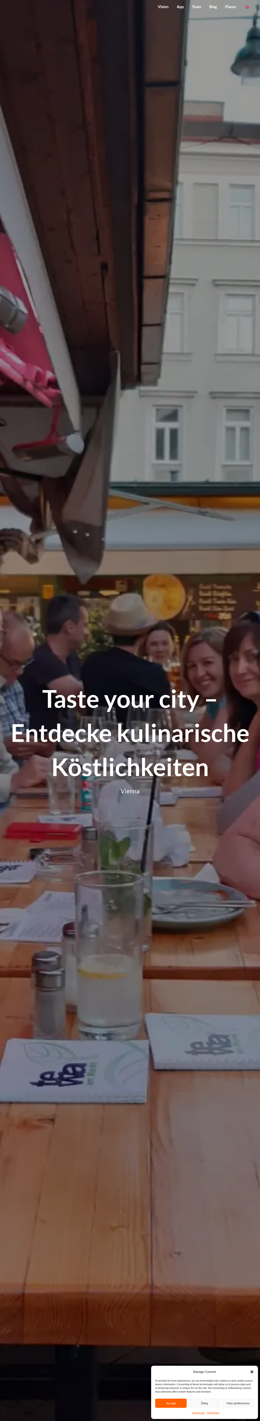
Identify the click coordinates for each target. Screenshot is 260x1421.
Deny (204, 1403)
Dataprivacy (198, 1412)
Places (230, 6)
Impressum (213, 1412)
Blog (213, 6)
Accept (171, 1403)
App (180, 6)
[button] (252, 1372)
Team (196, 6)
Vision (163, 6)
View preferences (238, 1403)
